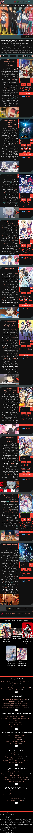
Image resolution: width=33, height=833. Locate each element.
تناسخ (28, 151)
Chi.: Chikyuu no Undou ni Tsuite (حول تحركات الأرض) (15, 779)
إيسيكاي (21, 299)
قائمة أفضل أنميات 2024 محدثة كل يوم (16, 769)
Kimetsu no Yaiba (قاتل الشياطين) (15, 800)
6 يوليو (22, 289)
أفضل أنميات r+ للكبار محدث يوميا (16, 750)
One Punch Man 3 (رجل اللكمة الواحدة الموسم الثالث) (15, 699)
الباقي (16, 692)
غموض (28, 468)
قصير (31, 82)
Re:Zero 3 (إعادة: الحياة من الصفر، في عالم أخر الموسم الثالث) (15, 681)
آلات (26, 419)
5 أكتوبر (23, 565)
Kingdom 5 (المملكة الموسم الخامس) (15, 781)
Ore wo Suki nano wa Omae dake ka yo (10, 323)
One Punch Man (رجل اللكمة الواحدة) (15, 798)
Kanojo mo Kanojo (9, 222)
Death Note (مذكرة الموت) (15, 793)
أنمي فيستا (13, 56)
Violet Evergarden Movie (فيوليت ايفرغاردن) (15, 741)
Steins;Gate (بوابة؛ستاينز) (15, 722)
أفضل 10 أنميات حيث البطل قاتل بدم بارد (5, 641)
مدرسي (24, 151)
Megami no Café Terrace (10, 496)
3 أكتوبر (23, 342)
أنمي (31, 79)
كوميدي (30, 248)
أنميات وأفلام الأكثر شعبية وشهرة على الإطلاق (16, 788)
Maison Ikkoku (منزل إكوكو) (15, 759)
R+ (25, 56)
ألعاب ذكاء (26, 205)
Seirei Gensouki (9, 269)
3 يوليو (22, 242)
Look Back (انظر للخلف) (15, 739)
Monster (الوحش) (15, 753)
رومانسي (25, 248)
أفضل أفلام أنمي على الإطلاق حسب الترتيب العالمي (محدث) (16, 732)
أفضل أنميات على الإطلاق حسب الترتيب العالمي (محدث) (16, 713)
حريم (20, 56)
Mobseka (10, 390)
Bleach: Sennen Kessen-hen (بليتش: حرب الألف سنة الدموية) (15, 772)
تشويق (30, 202)
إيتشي (30, 56)
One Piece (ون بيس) (15, 683)
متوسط (30, 566)
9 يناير (22, 80)
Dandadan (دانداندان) (15, 685)
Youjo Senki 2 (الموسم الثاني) (15, 701)
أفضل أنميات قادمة (17, 696)
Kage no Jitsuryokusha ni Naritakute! (10, 546)
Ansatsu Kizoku (9, 439)
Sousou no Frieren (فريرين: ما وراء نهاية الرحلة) (15, 716)
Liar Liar (9, 176)
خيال (21, 87)
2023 (20, 195)
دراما (26, 465)
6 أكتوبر (23, 458)
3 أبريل (22, 409)
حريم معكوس (4, 56)
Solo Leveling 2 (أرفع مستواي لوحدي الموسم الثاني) (15, 703)
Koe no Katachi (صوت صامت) (15, 737)
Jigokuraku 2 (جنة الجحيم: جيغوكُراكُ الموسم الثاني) (15, 705)
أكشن (30, 87)
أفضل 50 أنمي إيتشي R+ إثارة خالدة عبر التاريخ (27, 641)
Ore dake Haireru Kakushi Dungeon (9, 62)
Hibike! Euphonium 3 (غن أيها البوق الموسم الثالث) (15, 777)
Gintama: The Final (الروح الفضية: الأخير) (15, 735)
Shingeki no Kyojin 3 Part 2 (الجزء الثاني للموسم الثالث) (15, 724)
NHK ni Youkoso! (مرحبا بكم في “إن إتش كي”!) (15, 757)
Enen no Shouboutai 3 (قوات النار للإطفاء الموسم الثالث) (15, 707)
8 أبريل (22, 515)
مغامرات (26, 87)
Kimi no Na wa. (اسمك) (15, 743)
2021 (20, 80)
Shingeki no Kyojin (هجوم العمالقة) (15, 791)
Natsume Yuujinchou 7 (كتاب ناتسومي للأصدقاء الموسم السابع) (15, 687)
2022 (20, 141)
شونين (23, 251)
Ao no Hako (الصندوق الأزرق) (15, 689)
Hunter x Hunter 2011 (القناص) (15, 726)
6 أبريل (22, 141)
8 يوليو (22, 196)
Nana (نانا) (15, 755)
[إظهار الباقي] (16, 52)
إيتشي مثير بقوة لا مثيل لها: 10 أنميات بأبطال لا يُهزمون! (21, 663)
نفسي (26, 202)
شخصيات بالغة (28, 525)
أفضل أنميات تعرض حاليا (16, 678)
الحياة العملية (28, 528)
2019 (20, 342)
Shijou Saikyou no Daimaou (10, 123)
